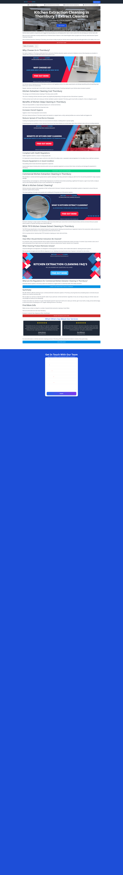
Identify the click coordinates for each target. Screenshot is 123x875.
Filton (42, 313)
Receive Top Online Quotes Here (61, 315)
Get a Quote (61, 25)
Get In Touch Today (61, 42)
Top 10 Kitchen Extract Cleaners (52, 35)
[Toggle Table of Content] (35, 46)
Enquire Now (61, 346)
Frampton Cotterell (27, 313)
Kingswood (37, 313)
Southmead (47, 313)
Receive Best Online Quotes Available (61, 170)
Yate (33, 313)
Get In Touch (96, 2)
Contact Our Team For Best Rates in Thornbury (61, 286)
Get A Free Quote (61, 342)
